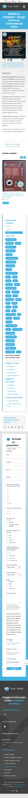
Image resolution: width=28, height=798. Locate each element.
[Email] (22, 427)
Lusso (10, 586)
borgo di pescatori (14, 63)
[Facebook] (5, 427)
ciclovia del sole (10, 265)
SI (9, 511)
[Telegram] (18, 427)
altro (10, 503)
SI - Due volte (12, 558)
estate (15, 280)
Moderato (11, 581)
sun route (9, 322)
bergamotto (7, 63)
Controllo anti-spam (11, 658)
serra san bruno (12, 67)
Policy (14, 786)
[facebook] (11, 790)
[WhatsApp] (15, 427)
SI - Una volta (12, 555)
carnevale (9, 254)
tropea (8, 329)
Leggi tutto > (5, 182)
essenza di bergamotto (16, 64)
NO (9, 513)
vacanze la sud (10, 344)
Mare (10, 519)
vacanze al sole (10, 333)
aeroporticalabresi (11, 239)
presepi (8, 307)
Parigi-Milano (10, 299)
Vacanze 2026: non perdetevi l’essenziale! (13, 176)
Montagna (11, 522)
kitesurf (17, 284)
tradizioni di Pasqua (11, 325)
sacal (15, 307)
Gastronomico (12, 542)
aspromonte (9, 243)
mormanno (15, 292)
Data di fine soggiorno (11, 572)
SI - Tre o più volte (13, 560)
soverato (9, 318)
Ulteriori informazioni (11, 593)
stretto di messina (20, 67)
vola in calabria (10, 352)
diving (14, 277)
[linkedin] (16, 790)
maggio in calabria (11, 288)
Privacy (6, 786)
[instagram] (14, 790)
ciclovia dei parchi (11, 262)
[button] (24, 157)
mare (8, 292)
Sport (10, 537)
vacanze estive (10, 340)
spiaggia (17, 318)
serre (14, 310)
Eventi (22, 62)
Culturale (11, 540)
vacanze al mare (17, 329)
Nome (8, 454)
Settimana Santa (10, 314)
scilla (7, 67)
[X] (8, 427)
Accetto (10, 640)
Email (8, 469)
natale (15, 65)
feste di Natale (11, 65)
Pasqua (18, 299)
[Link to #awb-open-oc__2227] (24, 6)
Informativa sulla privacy (11, 644)
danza (8, 277)
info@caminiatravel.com (10, 734)
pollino (14, 303)
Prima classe (12, 588)
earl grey (9, 64)
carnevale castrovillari (12, 258)
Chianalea (4, 64)
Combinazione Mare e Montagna (14, 525)
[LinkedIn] (12, 427)
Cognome (9, 462)
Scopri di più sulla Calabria (12, 146)
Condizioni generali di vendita (18, 784)
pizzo (8, 303)
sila (19, 314)
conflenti (9, 269)
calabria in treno (10, 250)
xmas (3, 68)
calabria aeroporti (11, 247)
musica (8, 295)
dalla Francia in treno (11, 273)
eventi (12, 144)
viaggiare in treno (11, 348)
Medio (10, 583)
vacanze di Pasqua (11, 337)
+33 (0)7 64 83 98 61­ (9, 722)
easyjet (8, 280)
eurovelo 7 (9, 284)
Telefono (8, 477)
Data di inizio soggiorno (12, 565)
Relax (10, 535)
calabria (20, 63)
